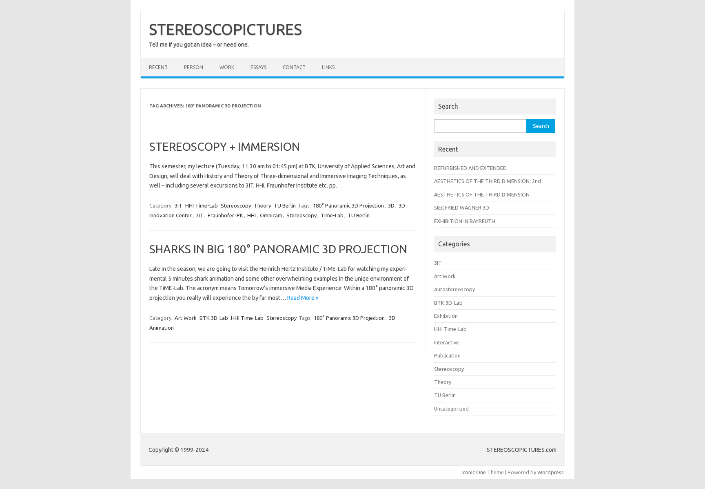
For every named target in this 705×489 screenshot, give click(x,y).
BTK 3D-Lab (214, 318)
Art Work (186, 318)
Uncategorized (451, 408)
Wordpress (550, 472)
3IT (178, 205)
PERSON (193, 67)
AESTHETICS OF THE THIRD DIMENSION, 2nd (487, 181)
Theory (262, 205)
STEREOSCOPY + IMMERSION (224, 146)
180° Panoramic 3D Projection (348, 205)
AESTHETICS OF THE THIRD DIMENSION (482, 194)
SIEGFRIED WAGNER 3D (461, 207)
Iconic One (473, 472)
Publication (447, 355)
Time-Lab (332, 215)
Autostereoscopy (454, 289)
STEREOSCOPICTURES (225, 29)
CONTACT (294, 67)
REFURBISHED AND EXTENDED (470, 168)
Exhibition (446, 316)
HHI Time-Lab (201, 205)
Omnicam (271, 215)
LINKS (328, 67)
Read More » (303, 298)
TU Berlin (285, 205)
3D (391, 205)
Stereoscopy (236, 205)
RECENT (158, 67)
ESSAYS (258, 67)
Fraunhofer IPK (225, 215)
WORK (226, 67)
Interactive (446, 342)
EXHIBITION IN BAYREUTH (464, 221)
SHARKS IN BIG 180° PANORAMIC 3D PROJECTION (278, 249)
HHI (251, 215)
